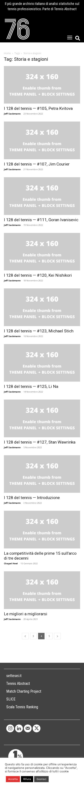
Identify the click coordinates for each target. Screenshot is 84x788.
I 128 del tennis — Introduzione (32, 497)
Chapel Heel (11, 563)
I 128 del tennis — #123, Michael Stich (38, 331)
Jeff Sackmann (12, 113)
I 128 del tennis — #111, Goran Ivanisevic (41, 219)
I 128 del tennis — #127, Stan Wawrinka (39, 442)
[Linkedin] (19, 728)
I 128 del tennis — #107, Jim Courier (37, 164)
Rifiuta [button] (27, 779)
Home (7, 53)
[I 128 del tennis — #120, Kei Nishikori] (42, 252)
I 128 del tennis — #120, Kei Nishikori (38, 275)
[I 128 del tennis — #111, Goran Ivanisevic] (42, 196)
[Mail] (28, 728)
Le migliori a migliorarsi (25, 614)
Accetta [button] (13, 779)
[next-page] (57, 636)
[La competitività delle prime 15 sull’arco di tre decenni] (42, 529)
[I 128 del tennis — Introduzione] (42, 474)
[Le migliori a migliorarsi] (42, 590)
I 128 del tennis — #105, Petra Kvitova (38, 108)
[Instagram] (10, 728)
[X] (36, 728)
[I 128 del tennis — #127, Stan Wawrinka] (42, 418)
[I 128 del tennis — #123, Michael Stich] (42, 307)
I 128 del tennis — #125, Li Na (31, 386)
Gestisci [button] (41, 779)
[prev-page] (25, 636)
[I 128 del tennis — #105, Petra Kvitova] (42, 85)
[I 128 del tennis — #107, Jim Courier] (42, 140)
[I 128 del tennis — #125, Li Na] (42, 363)
